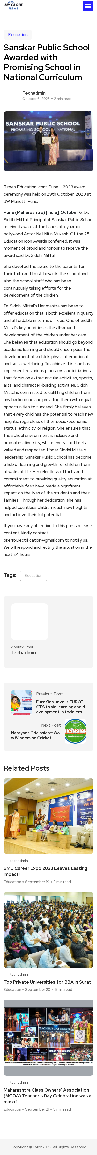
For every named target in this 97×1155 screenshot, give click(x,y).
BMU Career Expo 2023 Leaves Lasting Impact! (45, 871)
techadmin (34, 93)
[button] (88, 6)
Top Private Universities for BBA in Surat (47, 982)
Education (18, 34)
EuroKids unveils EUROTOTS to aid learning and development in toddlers (60, 707)
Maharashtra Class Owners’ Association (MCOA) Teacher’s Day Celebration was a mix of (47, 1096)
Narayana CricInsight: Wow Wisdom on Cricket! (35, 736)
